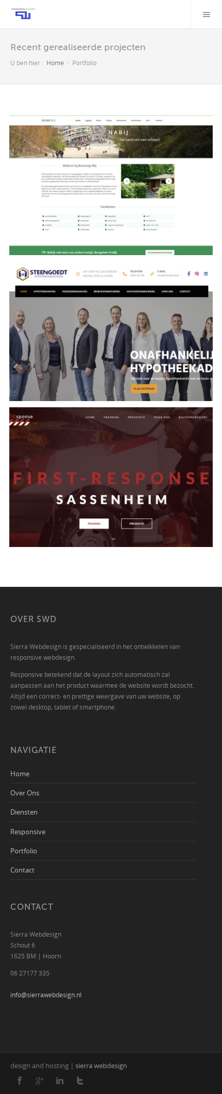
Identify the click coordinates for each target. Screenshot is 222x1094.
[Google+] (39, 1081)
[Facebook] (19, 1081)
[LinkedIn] (60, 1081)
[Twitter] (80, 1081)
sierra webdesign (101, 1065)
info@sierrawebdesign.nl (46, 994)
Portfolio (23, 850)
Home (55, 62)
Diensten (24, 811)
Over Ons (24, 792)
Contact (22, 869)
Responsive (27, 831)
